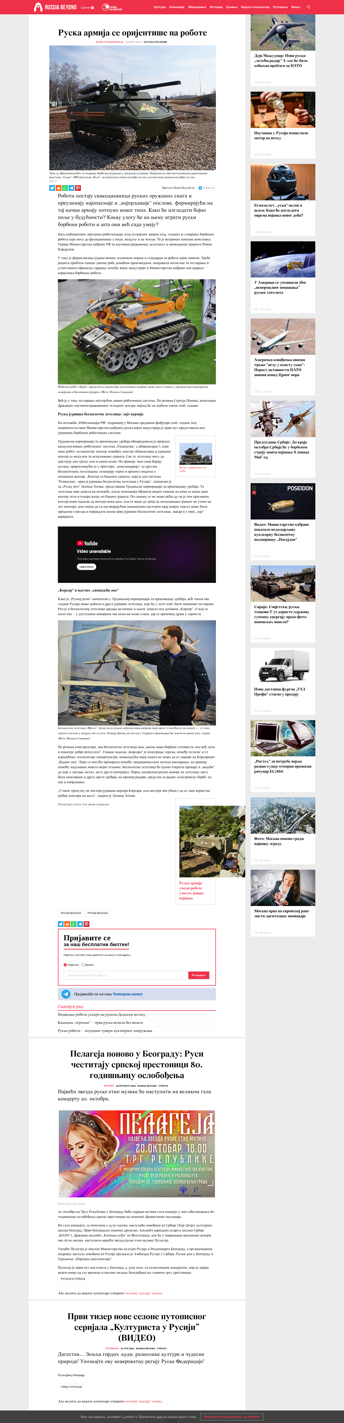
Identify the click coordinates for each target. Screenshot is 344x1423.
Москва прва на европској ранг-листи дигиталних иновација (282, 913)
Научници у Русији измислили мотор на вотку (281, 135)
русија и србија (73, 1279)
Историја (216, 7)
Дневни (89, 964)
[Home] (38, 7)
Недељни (73, 964)
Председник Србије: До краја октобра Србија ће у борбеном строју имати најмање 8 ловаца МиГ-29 (281, 450)
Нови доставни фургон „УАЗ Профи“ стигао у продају (279, 692)
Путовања (280, 7)
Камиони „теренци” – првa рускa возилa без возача (100, 1023)
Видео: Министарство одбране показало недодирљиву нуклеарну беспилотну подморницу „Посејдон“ (281, 532)
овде (159, 1417)
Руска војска (98, 913)
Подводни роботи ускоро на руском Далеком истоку (101, 1015)
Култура (160, 7)
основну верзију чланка (143, 1293)
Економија (176, 7)
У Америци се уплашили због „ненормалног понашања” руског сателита (280, 288)
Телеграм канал (127, 994)
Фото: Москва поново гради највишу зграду (279, 841)
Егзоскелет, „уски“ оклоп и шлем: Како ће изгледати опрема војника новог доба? (278, 211)
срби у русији (71, 1387)
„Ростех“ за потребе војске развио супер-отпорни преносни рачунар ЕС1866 (282, 767)
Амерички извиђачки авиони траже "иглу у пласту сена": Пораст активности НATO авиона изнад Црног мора (279, 367)
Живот (296, 7)
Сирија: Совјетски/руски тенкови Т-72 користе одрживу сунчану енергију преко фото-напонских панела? (282, 614)
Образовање (197, 7)
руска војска (71, 913)
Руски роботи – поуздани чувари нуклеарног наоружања (105, 1031)
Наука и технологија (255, 7)
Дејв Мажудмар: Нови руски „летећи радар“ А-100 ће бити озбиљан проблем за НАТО (280, 61)
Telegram (208, 188)
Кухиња (231, 7)
